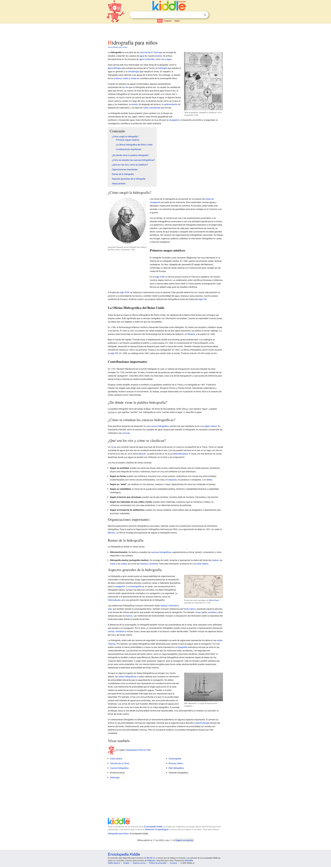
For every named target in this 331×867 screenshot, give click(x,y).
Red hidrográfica (176, 767)
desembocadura (180, 453)
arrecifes (212, 612)
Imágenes (168, 21)
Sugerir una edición (184, 840)
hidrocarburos (114, 599)
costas (134, 78)
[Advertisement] (165, 31)
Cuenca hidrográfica (119, 767)
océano (215, 560)
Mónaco (111, 532)
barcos (129, 615)
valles (145, 107)
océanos (118, 78)
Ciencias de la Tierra (119, 763)
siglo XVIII (159, 276)
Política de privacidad (157, 863)
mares (126, 78)
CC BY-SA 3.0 (149, 858)
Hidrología (114, 777)
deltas (209, 479)
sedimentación (171, 104)
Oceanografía (175, 758)
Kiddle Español (114, 863)
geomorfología (114, 68)
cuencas (126, 432)
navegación (174, 119)
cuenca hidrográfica (160, 426)
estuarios (172, 479)
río (112, 446)
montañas (120, 631)
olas (110, 608)
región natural (210, 426)
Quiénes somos (139, 863)
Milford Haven (214, 600)
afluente (142, 453)
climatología (133, 71)
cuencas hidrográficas (161, 552)
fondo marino (190, 608)
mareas (143, 563)
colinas (111, 631)
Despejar (199, 15)
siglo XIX (202, 299)
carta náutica (202, 563)
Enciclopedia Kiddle (153, 826)
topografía (182, 647)
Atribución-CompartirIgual (156, 829)
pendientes (155, 107)
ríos (162, 59)
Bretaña (191, 334)
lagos (169, 59)
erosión (134, 104)
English (177, 21)
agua (142, 55)
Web (159, 21)
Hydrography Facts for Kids (138, 749)
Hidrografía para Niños (118, 833)
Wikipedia (151, 860)
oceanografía (135, 586)
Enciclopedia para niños (117, 47)
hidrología (162, 68)
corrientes (153, 563)
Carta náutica (116, 758)
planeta (158, 55)
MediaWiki (189, 860)
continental (149, 59)
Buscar (205, 15)
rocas (198, 612)
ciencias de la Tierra (149, 52)
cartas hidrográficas (127, 676)
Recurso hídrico (176, 763)
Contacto (173, 863)
